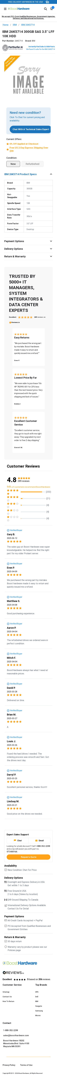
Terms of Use (26, 1065)
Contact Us (7, 997)
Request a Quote (28, 857)
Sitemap (6, 992)
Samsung (39, 1011)
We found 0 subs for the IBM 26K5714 (40, 49)
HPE (36, 992)
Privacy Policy (9, 1065)
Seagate (38, 1006)
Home (5, 25)
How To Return (8, 1001)
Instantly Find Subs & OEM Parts (41, 47)
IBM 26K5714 (27, 25)
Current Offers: (14, 139)
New (13, 163)
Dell (36, 997)
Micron (38, 1015)
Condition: (11, 158)
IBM (15, 25)
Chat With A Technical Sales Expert (31, 129)
